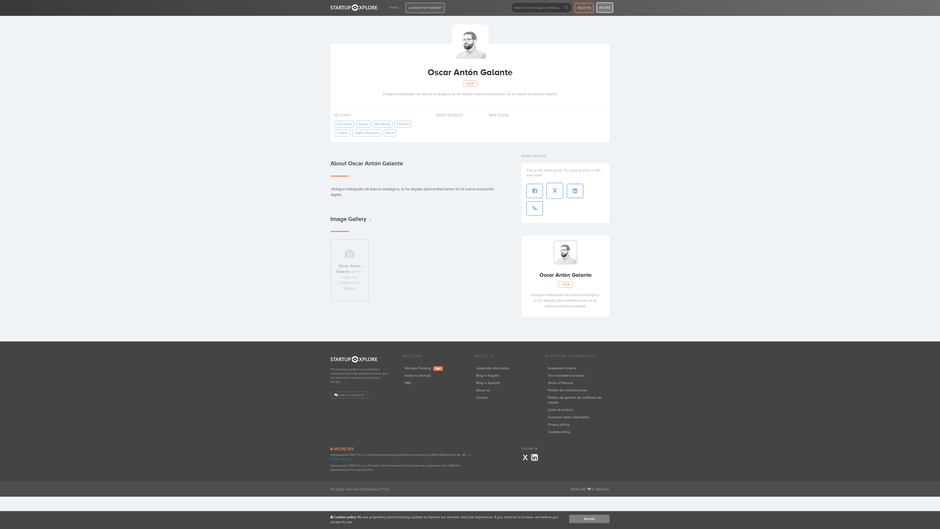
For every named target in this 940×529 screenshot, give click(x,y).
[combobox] (541, 7)
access (604, 7)
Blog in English (487, 375)
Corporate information (493, 368)
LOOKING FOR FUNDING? (425, 8)
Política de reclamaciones (567, 390)
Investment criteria (562, 368)
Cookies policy (559, 432)
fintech (342, 133)
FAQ (408, 383)
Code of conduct (560, 410)
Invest (394, 7)
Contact (482, 397)
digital (363, 124)
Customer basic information (569, 417)
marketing (382, 124)
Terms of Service (560, 383)
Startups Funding (422, 368)
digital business (367, 133)
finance (403, 124)
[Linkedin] (534, 457)
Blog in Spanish (488, 383)
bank (390, 133)
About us (483, 390)
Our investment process (566, 375)
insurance (344, 124)
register (584, 8)
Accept (589, 519)
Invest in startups (418, 375)
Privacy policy (558, 424)
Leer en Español (351, 395)
